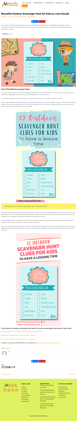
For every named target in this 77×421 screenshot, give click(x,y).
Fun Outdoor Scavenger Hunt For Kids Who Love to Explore (18, 339)
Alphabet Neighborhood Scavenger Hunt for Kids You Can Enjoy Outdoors (22, 331)
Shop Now (25, 5)
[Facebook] (2, 367)
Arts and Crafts (62, 397)
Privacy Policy (25, 393)
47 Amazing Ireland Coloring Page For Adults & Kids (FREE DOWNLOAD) (46, 405)
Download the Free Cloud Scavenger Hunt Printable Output (26, 206)
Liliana (9, 351)
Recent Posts (8, 348)
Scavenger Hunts (31, 16)
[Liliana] (4, 353)
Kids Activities (28, 2)
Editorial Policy (25, 397)
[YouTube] (16, 390)
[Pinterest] (9, 367)
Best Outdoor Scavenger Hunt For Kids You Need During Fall (18, 335)
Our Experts (24, 391)
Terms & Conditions (26, 395)
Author (3, 348)
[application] (31, 3)
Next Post (72, 374)
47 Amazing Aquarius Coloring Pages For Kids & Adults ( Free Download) (47, 392)
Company (67, 2)
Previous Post (6, 374)
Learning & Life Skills (49, 2)
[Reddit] (5, 367)
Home (23, 2)
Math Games (61, 391)
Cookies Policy (25, 399)
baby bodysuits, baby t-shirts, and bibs (48, 343)
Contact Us (24, 389)
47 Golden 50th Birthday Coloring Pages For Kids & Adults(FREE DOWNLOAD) (47, 399)
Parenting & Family (59, 2)
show (10, 34)
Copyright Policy (25, 401)
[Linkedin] (7, 367)
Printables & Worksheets (38, 2)
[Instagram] (14, 367)
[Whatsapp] (12, 367)
